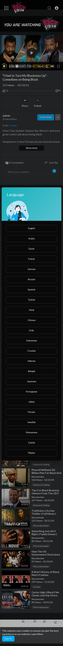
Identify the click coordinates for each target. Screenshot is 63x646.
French (31, 259)
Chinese (31, 320)
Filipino (31, 452)
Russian (31, 279)
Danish (31, 442)
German (31, 269)
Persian (31, 412)
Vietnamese (31, 432)
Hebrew (31, 361)
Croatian (31, 350)
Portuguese (31, 391)
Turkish (31, 299)
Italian (32, 401)
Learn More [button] (37, 634)
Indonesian (31, 340)
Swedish (32, 422)
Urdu (31, 330)
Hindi (31, 310)
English (31, 228)
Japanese (31, 381)
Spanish (31, 289)
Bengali (31, 371)
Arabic (31, 238)
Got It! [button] (8, 638)
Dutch (31, 248)
